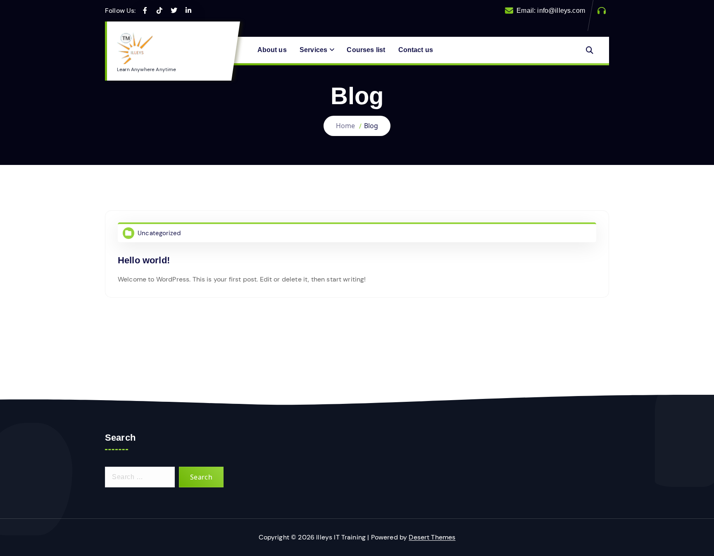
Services (313, 49)
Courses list (366, 49)
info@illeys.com (561, 10)
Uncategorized (159, 233)
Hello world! (144, 260)
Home (345, 125)
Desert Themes (432, 537)
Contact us (415, 49)
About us (272, 49)
